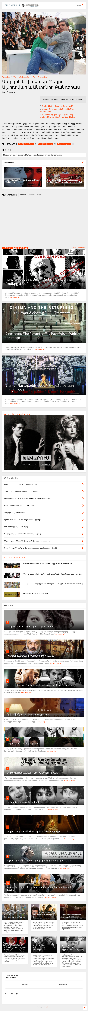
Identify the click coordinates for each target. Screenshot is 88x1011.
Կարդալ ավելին (14, 297)
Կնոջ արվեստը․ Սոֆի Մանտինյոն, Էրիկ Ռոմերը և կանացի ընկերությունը (52, 574)
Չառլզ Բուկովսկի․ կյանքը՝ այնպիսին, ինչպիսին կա (41, 947)
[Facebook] (6, 993)
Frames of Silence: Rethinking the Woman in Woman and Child (44, 915)
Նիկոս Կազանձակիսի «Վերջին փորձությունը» (32, 773)
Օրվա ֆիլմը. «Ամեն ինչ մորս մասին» (58, 106)
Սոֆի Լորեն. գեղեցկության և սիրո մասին (30, 626)
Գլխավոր (6, 77)
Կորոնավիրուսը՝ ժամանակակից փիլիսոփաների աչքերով (72, 947)
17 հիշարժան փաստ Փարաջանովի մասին (30, 656)
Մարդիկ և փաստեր (21, 77)
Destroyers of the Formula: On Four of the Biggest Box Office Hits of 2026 (48, 564)
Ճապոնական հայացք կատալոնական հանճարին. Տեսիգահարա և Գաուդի (53, 584)
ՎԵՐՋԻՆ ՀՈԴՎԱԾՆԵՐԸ (15, 557)
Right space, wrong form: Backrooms (35, 593)
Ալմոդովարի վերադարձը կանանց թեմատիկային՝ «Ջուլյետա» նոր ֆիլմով (57, 116)
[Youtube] (12, 993)
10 (8, 883)
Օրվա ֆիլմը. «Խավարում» (17, 414)
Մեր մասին (63, 984)
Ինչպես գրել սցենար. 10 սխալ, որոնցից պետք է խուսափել (39, 860)
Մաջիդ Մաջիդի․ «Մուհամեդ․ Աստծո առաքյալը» (33, 831)
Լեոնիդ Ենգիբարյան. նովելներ (23, 802)
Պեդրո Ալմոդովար (40, 77)
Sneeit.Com (47, 1007)
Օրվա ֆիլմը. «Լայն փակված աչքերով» (27, 714)
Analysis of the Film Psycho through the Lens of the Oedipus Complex (39, 685)
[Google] (17, 993)
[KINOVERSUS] (22, 6)
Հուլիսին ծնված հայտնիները (22, 743)
